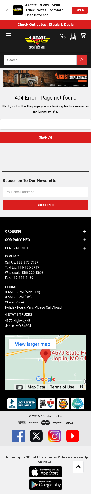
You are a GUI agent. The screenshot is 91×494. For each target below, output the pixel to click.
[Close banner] (6, 10)
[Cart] (83, 35)
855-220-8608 (33, 273)
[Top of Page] (78, 467)
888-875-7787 (27, 262)
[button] (73, 37)
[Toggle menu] (8, 39)
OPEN (80, 10)
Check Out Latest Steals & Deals (45, 24)
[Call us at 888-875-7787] (64, 36)
